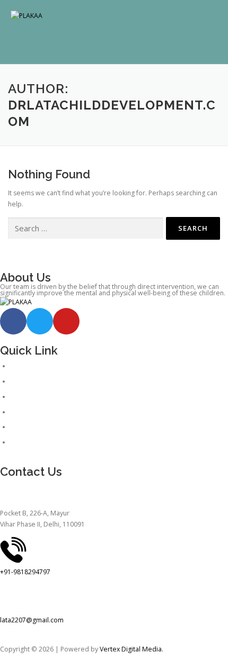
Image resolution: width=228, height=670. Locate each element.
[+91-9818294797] (13, 550)
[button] (114, 42)
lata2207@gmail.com (32, 619)
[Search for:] (85, 228)
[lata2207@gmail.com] (13, 598)
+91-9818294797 (25, 571)
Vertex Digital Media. (131, 649)
